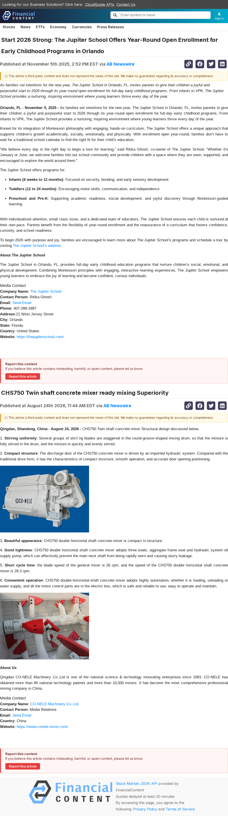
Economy (58, 27)
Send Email (21, 303)
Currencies (82, 27)
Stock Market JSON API (136, 783)
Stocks (9, 27)
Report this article (23, 376)
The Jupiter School (45, 291)
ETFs (40, 27)
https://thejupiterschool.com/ (40, 337)
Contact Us (125, 4)
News (25, 27)
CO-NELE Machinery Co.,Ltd (54, 704)
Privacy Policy (145, 809)
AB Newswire (120, 64)
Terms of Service (180, 809)
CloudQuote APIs (99, 4)
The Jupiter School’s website (37, 246)
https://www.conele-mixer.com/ (42, 727)
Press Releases (110, 27)
